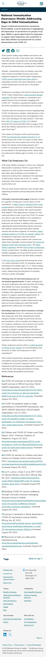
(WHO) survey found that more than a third (18, 79)
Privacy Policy (20, 645)
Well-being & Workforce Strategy (12, 596)
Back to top (35, 558)
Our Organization (30, 622)
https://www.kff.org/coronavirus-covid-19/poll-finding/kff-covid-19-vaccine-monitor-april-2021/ (21, 481)
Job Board (27, 601)
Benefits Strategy (10, 592)
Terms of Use (7, 645)
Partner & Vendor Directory (30, 596)
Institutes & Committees (12, 619)
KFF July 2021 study (11, 260)
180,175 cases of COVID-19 (17, 121)
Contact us (7, 574)
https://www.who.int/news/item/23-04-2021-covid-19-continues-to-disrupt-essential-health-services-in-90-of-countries (22, 393)
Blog (5, 610)
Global (5, 607)
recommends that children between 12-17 (23, 137)
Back (5, 10)
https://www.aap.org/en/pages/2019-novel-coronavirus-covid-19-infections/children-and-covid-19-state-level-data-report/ (22, 444)
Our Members (29, 619)
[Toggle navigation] (41, 3)
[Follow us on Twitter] (10, 634)
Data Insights (8, 604)
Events (5, 622)
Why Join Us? (29, 625)
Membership (8, 570)
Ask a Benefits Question (33, 592)
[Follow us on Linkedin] (5, 634)
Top (38, 638)
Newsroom (7, 583)
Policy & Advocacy (10, 601)
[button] (3, 3)
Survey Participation (34, 645)
